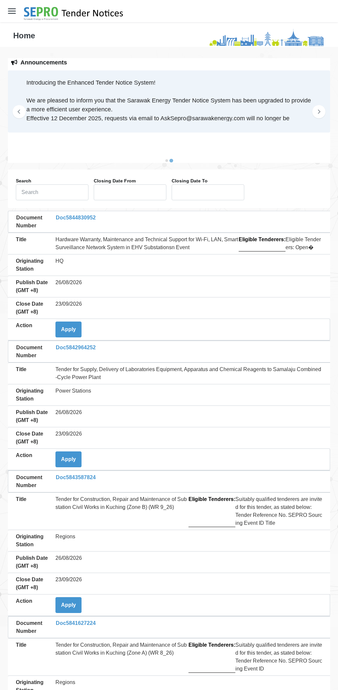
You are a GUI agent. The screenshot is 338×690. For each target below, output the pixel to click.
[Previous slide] (19, 111)
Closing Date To (190, 180)
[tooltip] (23, 180)
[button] (12, 11)
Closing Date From (115, 180)
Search (23, 180)
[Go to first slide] (318, 111)
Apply (68, 329)
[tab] (166, 160)
